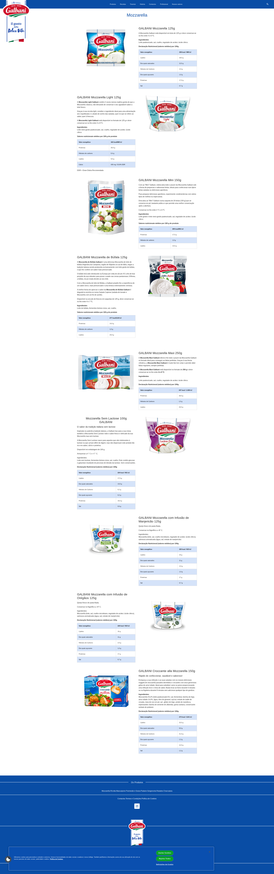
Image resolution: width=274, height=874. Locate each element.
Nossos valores (177, 4)
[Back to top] (265, 790)
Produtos (113, 4)
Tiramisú (133, 4)
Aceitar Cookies (164, 853)
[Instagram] (137, 806)
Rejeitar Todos (165, 858)
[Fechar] (209, 852)
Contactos (152, 4)
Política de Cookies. (56, 859)
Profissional (164, 4)
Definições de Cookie (164, 864)
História (142, 4)
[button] (267, 4)
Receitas (123, 4)
